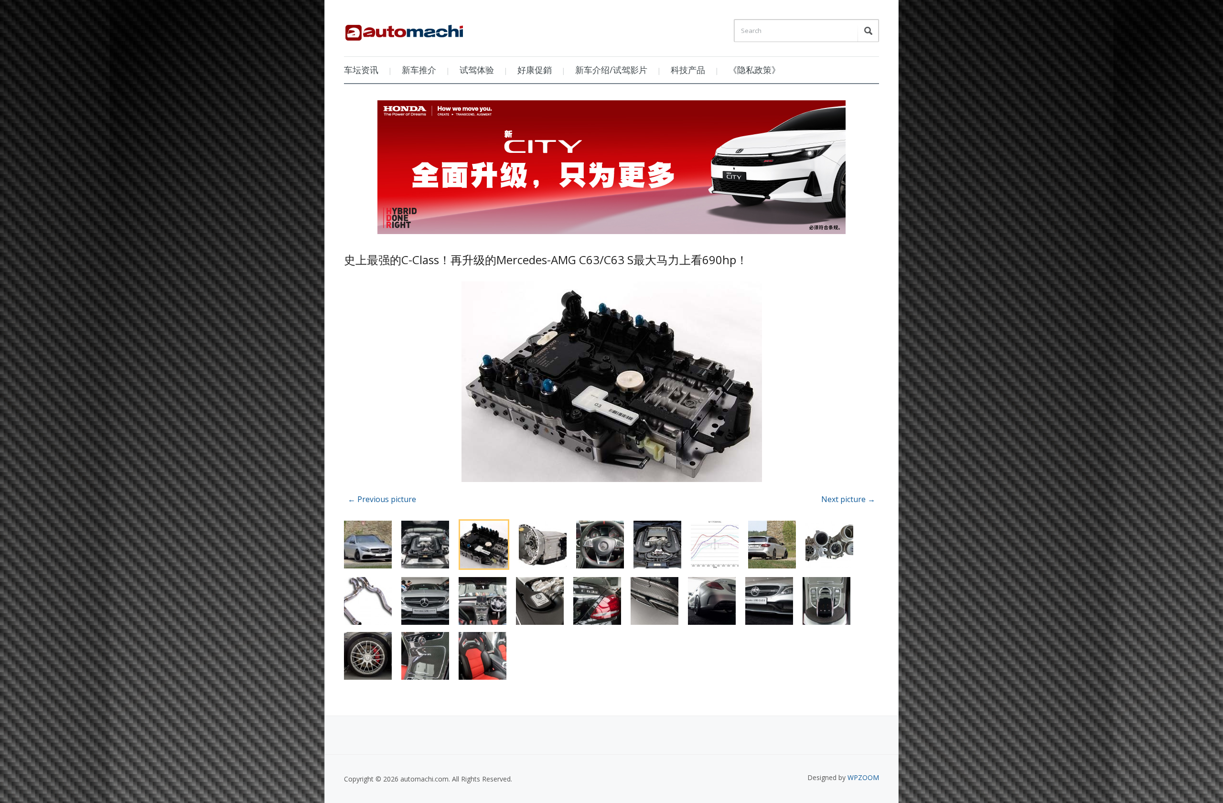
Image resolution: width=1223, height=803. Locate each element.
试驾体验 (477, 69)
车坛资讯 (361, 69)
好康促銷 (534, 69)
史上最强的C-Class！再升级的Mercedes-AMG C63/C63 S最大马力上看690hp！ (546, 260)
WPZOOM (863, 777)
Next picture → (848, 499)
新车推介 (419, 69)
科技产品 (688, 69)
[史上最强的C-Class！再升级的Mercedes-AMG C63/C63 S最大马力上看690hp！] (611, 383)
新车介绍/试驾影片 (611, 69)
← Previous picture (382, 499)
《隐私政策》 (754, 69)
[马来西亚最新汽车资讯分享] (404, 29)
